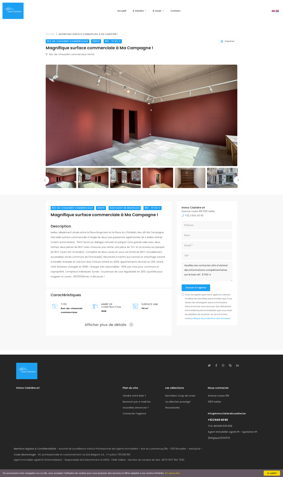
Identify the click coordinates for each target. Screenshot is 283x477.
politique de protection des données (210, 318)
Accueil (121, 10)
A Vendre (138, 10)
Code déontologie (25, 454)
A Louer (157, 10)
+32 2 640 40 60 (218, 420)
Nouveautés (172, 407)
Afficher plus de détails (107, 324)
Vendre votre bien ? (134, 395)
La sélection (178, 401)
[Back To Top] (274, 468)
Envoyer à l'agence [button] (196, 287)
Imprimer (230, 41)
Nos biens (180, 395)
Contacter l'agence (134, 413)
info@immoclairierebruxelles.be (227, 413)
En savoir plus (172, 473)
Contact (175, 10)
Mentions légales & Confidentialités (35, 448)
